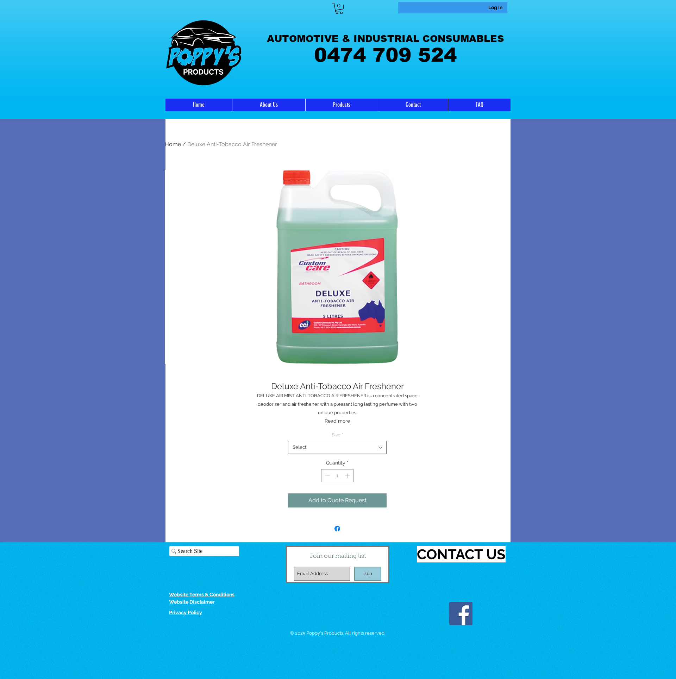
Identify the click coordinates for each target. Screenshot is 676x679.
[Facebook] (460, 613)
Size (337, 434)
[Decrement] (326, 475)
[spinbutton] (337, 475)
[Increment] (348, 475)
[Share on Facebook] (337, 528)
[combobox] (337, 447)
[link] (339, 8)
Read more (337, 421)
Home (173, 144)
